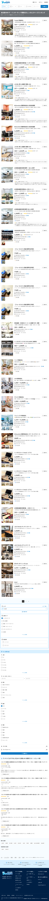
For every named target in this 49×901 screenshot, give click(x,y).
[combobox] (23, 609)
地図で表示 (25, 611)
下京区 (19, 857)
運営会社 (8, 895)
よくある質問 (17, 887)
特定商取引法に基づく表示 (28, 895)
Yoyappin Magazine (41, 885)
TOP (1, 857)
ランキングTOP (6, 857)
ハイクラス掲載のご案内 (30, 877)
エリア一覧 (44, 606)
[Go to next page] (28, 601)
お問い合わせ (3, 895)
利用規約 (16, 889)
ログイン (40, 2)
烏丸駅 (23, 857)
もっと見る (25, 634)
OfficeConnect (40, 874)
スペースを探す (17, 873)
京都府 (12, 857)
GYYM (39, 879)
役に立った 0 (6, 774)
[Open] (8, 6)
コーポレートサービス (18, 885)
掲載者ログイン (29, 880)
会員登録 (46, 2)
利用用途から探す (18, 878)
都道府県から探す (18, 880)
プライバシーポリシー (19, 895)
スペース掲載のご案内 (30, 874)
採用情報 (12, 895)
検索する (45, 6)
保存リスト (35, 2)
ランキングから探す (18, 882)
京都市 (16, 857)
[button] (24, 618)
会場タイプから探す (18, 875)
